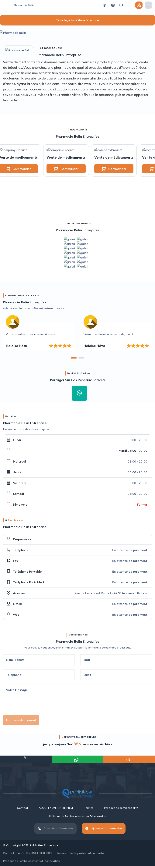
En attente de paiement (21, 720)
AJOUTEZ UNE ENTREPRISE (56, 808)
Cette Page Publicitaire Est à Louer (78, 20)
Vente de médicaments (66, 157)
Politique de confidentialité (121, 808)
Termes (88, 808)
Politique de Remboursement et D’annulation (77, 816)
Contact (22, 808)
